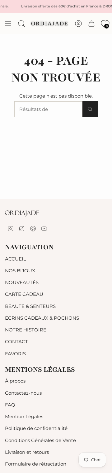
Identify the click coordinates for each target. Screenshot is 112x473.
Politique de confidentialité (36, 428)
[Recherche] (90, 109)
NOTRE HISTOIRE (25, 330)
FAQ (10, 405)
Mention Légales (24, 416)
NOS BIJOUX (20, 271)
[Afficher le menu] (8, 23)
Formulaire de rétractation (35, 464)
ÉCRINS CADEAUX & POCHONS (42, 318)
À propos (15, 381)
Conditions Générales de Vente (40, 440)
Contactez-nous (23, 393)
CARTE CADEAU (24, 294)
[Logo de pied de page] (22, 213)
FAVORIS (15, 354)
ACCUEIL (15, 259)
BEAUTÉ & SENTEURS (30, 306)
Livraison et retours (27, 452)
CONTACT (16, 341)
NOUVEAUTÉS (22, 282)
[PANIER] (91, 23)
